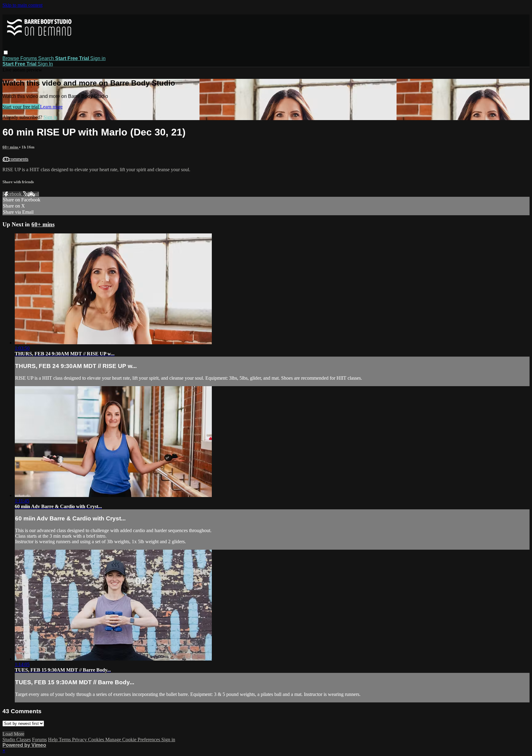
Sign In (45, 64)
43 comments (15, 159)
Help (53, 739)
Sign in (98, 58)
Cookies (96, 739)
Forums (29, 58)
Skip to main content (22, 5)
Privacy (80, 739)
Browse (11, 58)
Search (46, 58)
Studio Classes (16, 739)
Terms (65, 739)
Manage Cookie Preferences (133, 739)
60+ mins (10, 147)
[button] (6, 53)
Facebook (12, 193)
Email (33, 193)
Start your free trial (21, 106)
